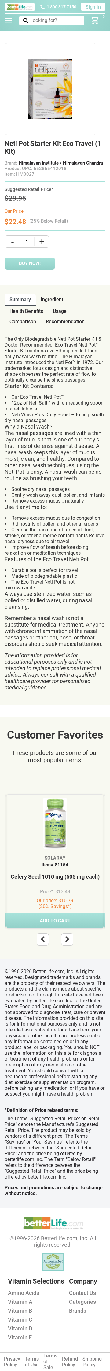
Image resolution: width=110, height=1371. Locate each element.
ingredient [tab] (52, 299)
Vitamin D (20, 1328)
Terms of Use (32, 1362)
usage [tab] (60, 311)
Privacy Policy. (12, 1362)
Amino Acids (23, 1293)
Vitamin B (20, 1310)
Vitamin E (20, 1337)
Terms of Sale (50, 1361)
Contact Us (82, 1293)
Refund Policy (70, 1362)
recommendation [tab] (65, 321)
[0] (95, 20)
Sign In (93, 7)
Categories (82, 1302)
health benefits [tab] (26, 311)
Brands (77, 1310)
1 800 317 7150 (61, 6)
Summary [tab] (20, 299)
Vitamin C (20, 1319)
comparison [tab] (22, 321)
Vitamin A (20, 1302)
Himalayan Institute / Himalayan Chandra (61, 163)
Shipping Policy (92, 1362)
